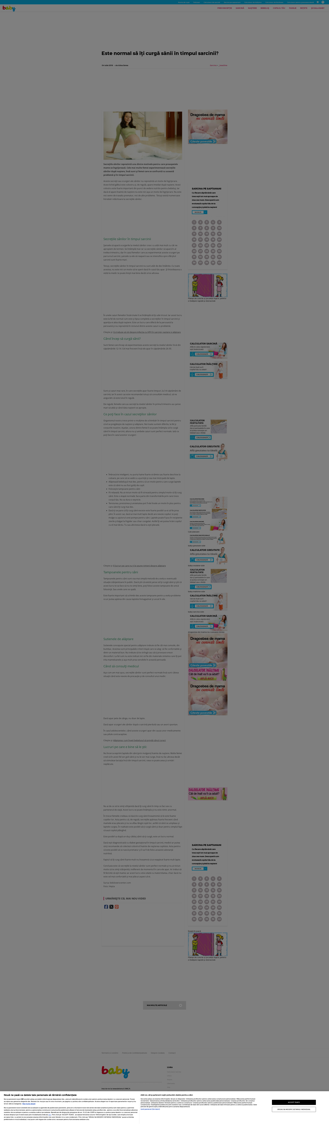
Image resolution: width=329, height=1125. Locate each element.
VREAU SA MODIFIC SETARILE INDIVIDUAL (293, 1109)
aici (50, 1115)
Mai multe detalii (28, 1104)
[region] (164, 1108)
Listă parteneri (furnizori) (150, 1109)
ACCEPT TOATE (294, 1102)
